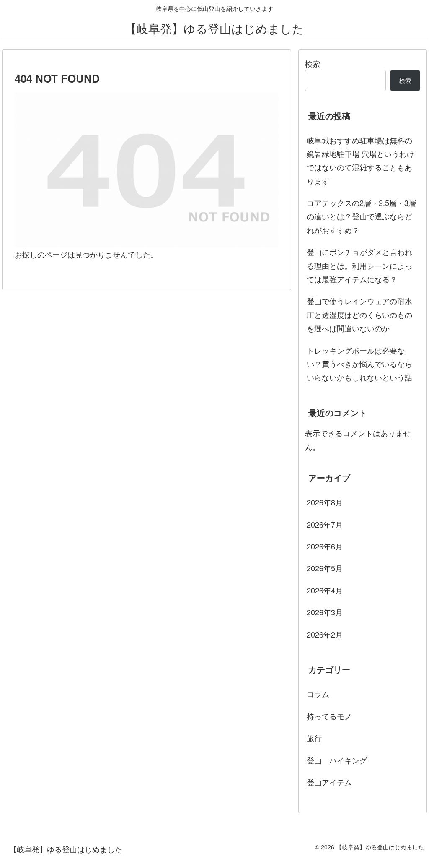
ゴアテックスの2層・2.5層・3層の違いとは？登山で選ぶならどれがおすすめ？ (361, 216)
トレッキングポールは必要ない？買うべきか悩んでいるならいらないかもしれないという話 (359, 364)
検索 (312, 63)
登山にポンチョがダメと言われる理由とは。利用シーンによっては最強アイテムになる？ (359, 265)
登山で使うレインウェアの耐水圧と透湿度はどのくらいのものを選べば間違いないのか (359, 314)
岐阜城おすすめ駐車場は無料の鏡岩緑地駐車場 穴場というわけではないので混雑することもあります (360, 160)
